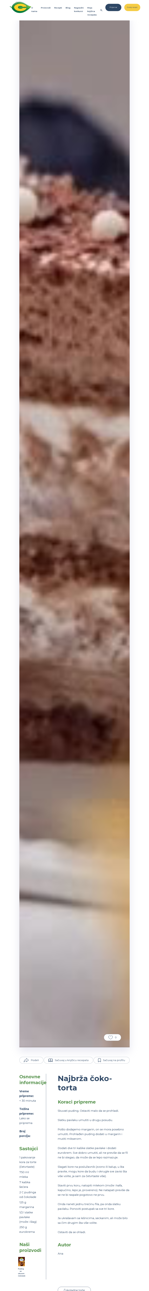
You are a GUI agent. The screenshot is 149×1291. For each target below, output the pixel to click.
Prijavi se (113, 7)
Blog (68, 8)
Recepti (58, 8)
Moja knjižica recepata (92, 11)
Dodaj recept (132, 7)
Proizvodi (46, 8)
